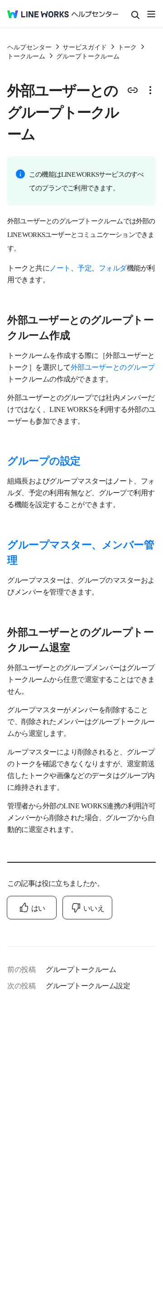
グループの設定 (44, 460)
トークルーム (26, 55)
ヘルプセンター (29, 46)
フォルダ (113, 267)
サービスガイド (84, 46)
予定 (84, 267)
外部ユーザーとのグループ (113, 366)
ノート (60, 267)
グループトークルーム (88, 55)
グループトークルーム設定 (88, 985)
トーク (127, 46)
